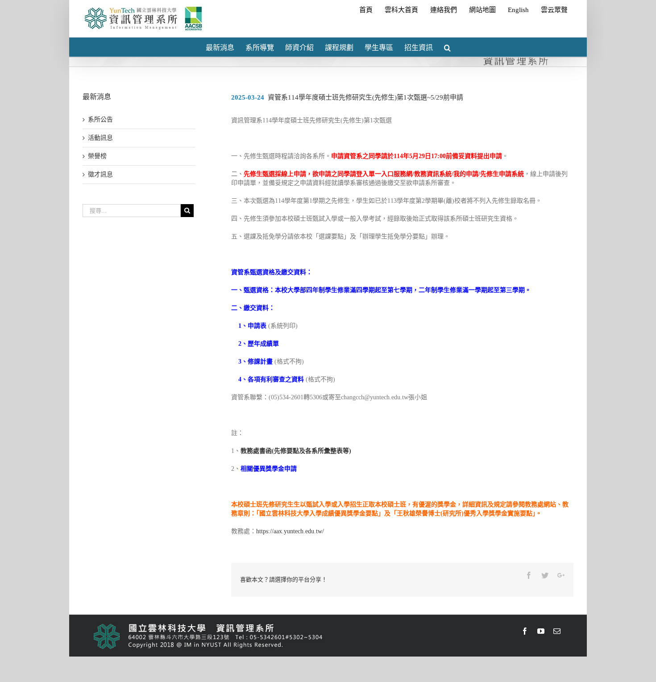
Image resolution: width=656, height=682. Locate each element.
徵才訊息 (100, 174)
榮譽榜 (97, 156)
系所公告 (100, 119)
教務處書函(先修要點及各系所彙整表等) (296, 451)
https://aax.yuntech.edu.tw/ (290, 531)
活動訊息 (100, 137)
